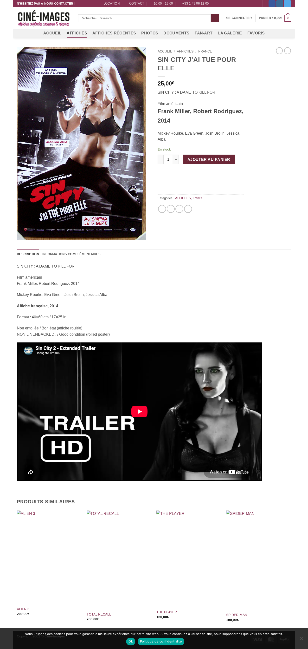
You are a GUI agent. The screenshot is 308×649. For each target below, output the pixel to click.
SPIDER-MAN (236, 615)
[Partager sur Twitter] (171, 209)
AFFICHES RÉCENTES (114, 33)
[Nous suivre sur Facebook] (272, 3)
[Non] (301, 640)
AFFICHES (77, 33)
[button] (239, 18)
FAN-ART (203, 33)
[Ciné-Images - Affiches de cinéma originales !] (44, 18)
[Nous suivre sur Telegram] (287, 3)
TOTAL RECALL (99, 614)
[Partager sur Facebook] (162, 209)
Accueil (165, 51)
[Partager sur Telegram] (188, 209)
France (205, 51)
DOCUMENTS (176, 33)
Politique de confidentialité (161, 641)
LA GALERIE (230, 33)
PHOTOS (149, 33)
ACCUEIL (52, 33)
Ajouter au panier (208, 159)
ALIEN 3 (23, 609)
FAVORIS (256, 33)
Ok (130, 641)
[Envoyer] (215, 18)
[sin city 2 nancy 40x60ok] (83, 143)
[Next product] (279, 50)
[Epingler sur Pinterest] (179, 209)
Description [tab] (28, 254)
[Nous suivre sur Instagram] (279, 3)
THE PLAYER (166, 612)
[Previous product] (287, 50)
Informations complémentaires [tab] (71, 254)
